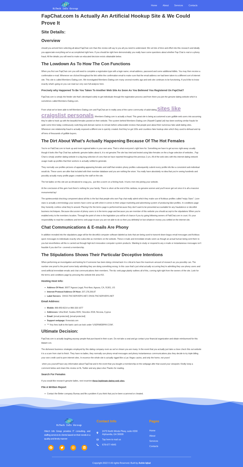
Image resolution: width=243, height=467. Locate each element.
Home (154, 5)
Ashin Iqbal (145, 463)
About (166, 5)
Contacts (193, 5)
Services (178, 5)
